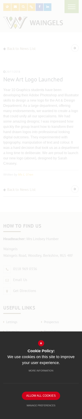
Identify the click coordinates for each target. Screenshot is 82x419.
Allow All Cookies (41, 395)
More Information (41, 370)
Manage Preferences (41, 405)
